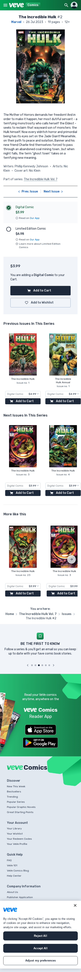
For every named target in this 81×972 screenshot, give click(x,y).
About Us (12, 892)
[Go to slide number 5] (46, 665)
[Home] (16, 5)
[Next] (71, 559)
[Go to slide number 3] (39, 665)
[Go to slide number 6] (49, 665)
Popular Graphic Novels (21, 807)
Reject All (40, 935)
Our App (35, 218)
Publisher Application (20, 897)
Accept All (40, 948)
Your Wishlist (15, 833)
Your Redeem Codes (19, 838)
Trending (12, 796)
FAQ (9, 860)
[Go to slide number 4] (42, 665)
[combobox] (23, 394)
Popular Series (16, 801)
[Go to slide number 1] (32, 665)
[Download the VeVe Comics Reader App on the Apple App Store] (40, 730)
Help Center (14, 875)
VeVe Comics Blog (18, 870)
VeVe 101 (12, 865)
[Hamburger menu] (5, 5)
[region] (40, 935)
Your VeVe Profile (17, 843)
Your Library (14, 828)
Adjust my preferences (40, 960)
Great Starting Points (20, 812)
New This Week (16, 786)
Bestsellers (14, 791)
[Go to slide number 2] (35, 665)
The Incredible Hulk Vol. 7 (40, 179)
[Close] (75, 905)
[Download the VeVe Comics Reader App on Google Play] (40, 742)
